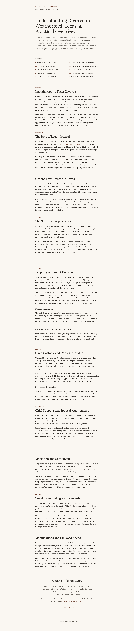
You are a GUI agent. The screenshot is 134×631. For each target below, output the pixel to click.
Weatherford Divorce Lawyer (70, 144)
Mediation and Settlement (81, 69)
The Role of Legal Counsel (46, 66)
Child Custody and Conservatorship (83, 62)
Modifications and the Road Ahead (82, 76)
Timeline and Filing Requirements (83, 73)
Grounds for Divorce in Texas (48, 69)
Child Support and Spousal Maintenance (85, 66)
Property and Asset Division (47, 76)
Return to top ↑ (67, 607)
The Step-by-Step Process (46, 73)
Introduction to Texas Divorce (47, 62)
